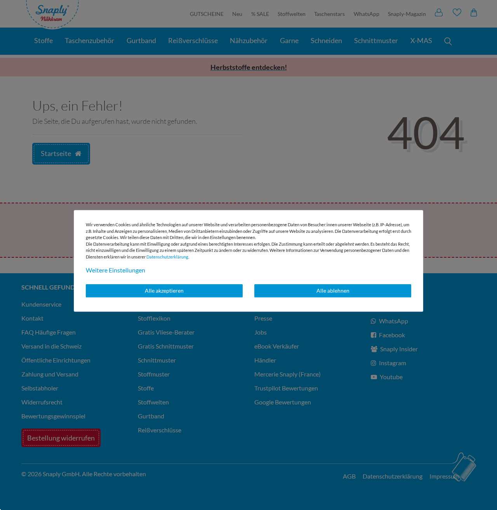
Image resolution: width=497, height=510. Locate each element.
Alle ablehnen (332, 290)
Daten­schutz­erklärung (167, 256)
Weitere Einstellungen (115, 270)
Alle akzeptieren (164, 290)
